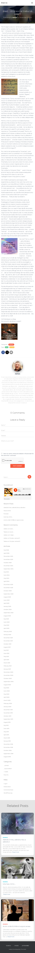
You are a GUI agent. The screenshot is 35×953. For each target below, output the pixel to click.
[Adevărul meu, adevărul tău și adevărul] (17, 823)
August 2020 (7, 684)
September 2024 (8, 569)
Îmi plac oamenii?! (14, 538)
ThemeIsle (23, 949)
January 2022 (7, 634)
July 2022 (6, 619)
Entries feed (7, 786)
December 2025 (8, 556)
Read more (15, 852)
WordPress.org (8, 793)
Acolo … (11, 528)
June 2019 (6, 728)
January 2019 (7, 741)
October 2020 (8, 678)
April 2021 (6, 659)
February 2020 (8, 703)
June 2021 (6, 653)
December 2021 (8, 637)
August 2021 (7, 647)
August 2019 (7, 722)
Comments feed (8, 790)
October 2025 (7, 562)
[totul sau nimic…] (17, 868)
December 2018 (8, 744)
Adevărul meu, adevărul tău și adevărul (14, 507)
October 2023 (8, 590)
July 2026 (6, 550)
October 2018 (7, 750)
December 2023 (8, 584)
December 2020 (8, 672)
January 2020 (7, 706)
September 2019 (8, 719)
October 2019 (7, 716)
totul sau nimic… (8, 517)
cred (6, 347)
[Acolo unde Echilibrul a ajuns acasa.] (17, 910)
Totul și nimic (7, 510)
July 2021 (6, 650)
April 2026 (6, 553)
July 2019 (6, 725)
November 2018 (8, 747)
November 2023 (8, 587)
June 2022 (7, 622)
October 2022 (8, 609)
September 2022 (8, 612)
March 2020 (7, 700)
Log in (5, 783)
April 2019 (6, 734)
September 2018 (8, 753)
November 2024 (8, 565)
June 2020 (7, 691)
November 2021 (8, 641)
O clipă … (11, 535)
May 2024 (6, 578)
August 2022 (7, 616)
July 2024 (6, 572)
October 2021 (7, 644)
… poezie (6, 765)
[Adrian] (17, 366)
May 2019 (6, 731)
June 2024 (7, 575)
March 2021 (7, 663)
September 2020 (9, 681)
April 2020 (6, 697)
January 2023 (7, 606)
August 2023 (7, 597)
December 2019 (8, 709)
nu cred (12, 347)
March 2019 (7, 738)
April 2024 (6, 581)
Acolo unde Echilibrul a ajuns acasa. (14, 520)
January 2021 (7, 669)
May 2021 (6, 656)
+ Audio (6, 771)
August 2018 (7, 756)
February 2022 (8, 631)
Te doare (6, 513)
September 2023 (8, 594)
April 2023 (6, 603)
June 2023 (7, 600)
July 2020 (6, 688)
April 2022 (6, 628)
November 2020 (8, 675)
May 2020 (6, 694)
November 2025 (8, 559)
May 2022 (6, 625)
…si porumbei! (8, 768)
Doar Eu (11, 344)
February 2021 (8, 666)
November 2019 (8, 713)
